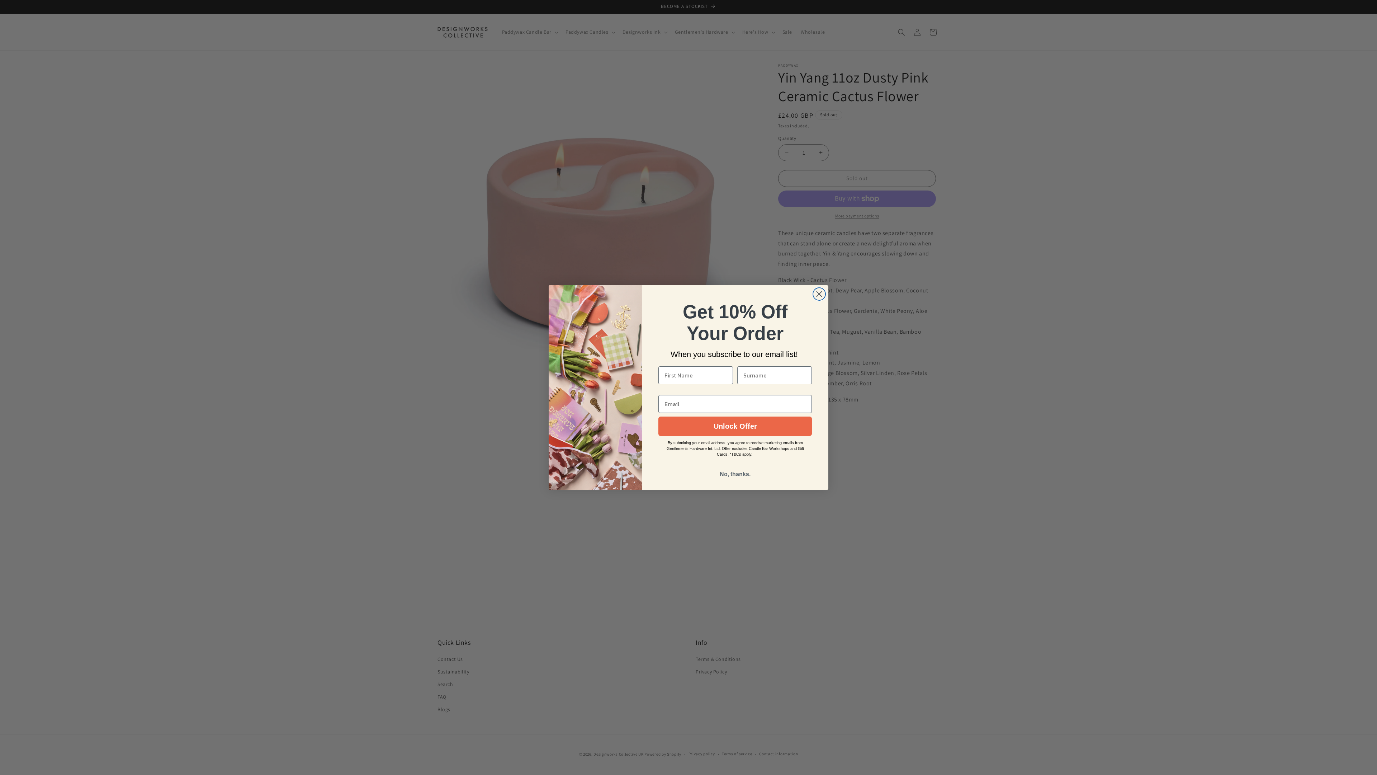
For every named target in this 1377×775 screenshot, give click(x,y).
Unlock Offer (735, 426)
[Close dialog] (819, 294)
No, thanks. (735, 474)
